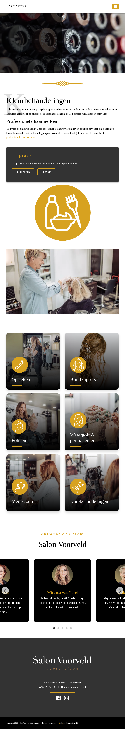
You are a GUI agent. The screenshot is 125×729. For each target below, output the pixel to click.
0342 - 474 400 (49, 687)
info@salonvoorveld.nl (75, 687)
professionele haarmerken (20, 137)
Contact (47, 172)
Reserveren (23, 172)
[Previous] (5, 590)
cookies (60, 723)
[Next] (119, 590)
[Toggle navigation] (115, 6)
